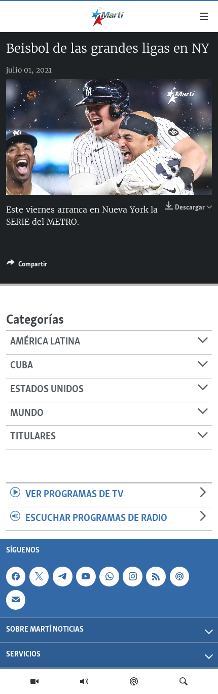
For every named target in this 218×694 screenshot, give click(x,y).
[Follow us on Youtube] (85, 576)
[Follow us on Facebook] (15, 576)
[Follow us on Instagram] (132, 576)
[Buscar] (183, 681)
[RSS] (155, 576)
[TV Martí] (34, 681)
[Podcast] (134, 681)
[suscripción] (15, 599)
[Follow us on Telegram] (62, 576)
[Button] (27, 265)
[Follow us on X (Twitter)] (39, 576)
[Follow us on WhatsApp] (109, 576)
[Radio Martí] (84, 681)
